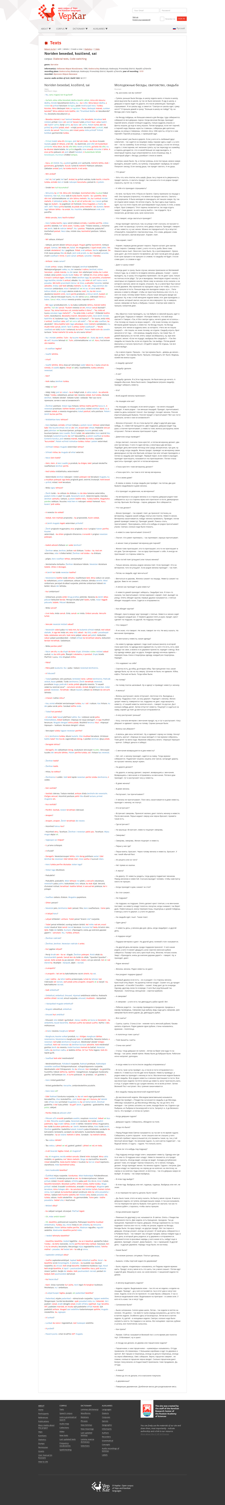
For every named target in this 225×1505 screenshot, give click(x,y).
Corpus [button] (60, 28)
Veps (40, 1432)
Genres (105, 1421)
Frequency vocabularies (65, 1444)
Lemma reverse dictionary (87, 1440)
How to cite (43, 1461)
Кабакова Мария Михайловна (69, 68)
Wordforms (85, 1413)
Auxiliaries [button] (99, 28)
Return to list (50, 49)
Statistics (88, 49)
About (41, 1406)
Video (62, 1431)
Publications (43, 1421)
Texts (62, 1409)
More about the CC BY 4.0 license (155, 1434)
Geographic (107, 1425)
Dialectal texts (61, 58)
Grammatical (107, 1440)
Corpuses (106, 1417)
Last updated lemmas (86, 1434)
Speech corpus (66, 1413)
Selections (85, 1446)
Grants (41, 1451)
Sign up (135, 17)
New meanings (87, 1429)
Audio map (64, 1423)
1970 (141, 71)
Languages (106, 1409)
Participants (43, 1413)
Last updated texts (68, 1439)
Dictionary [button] (79, 28)
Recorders (106, 1436)
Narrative (54, 64)
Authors (105, 1433)
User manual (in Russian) (45, 1456)
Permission (43, 1447)
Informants (107, 1429)
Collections (64, 1427)
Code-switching (78, 58)
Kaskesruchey (93, 68)
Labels (105, 1455)
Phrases (84, 1421)
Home (40, 1409)
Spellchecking (65, 1449)
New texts (64, 1435)
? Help (97, 49)
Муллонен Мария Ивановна (65, 74)
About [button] (44, 28)
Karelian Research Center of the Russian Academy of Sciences (167, 1412)
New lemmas (86, 1425)
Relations (85, 1417)
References (43, 1417)
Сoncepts (106, 1444)
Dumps (41, 1443)
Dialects (105, 1413)
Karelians (42, 1435)
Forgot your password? (142, 20)
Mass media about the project (46, 1426)
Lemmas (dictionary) (89, 1409)
